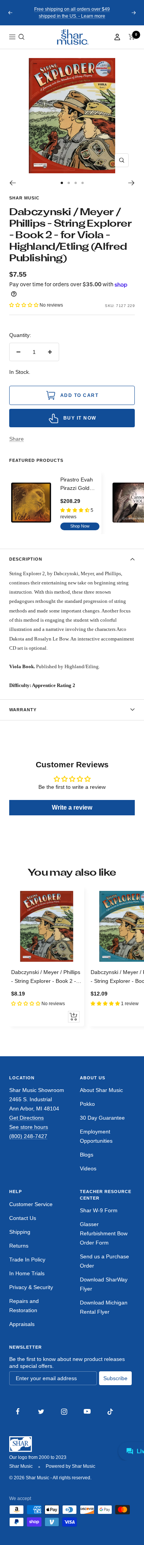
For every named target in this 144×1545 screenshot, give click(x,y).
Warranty (22, 709)
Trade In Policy (27, 1259)
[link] (72, 37)
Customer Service (31, 1204)
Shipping (19, 1232)
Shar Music (24, 198)
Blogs (86, 1155)
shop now (79, 526)
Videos (88, 1168)
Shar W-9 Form (99, 1210)
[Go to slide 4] (82, 183)
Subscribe (115, 1378)
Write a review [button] (72, 807)
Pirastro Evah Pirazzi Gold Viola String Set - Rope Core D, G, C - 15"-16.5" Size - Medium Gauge (79, 484)
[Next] (131, 183)
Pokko (87, 1104)
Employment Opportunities (96, 1136)
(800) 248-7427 (28, 1136)
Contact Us (22, 1218)
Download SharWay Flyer (103, 1284)
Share (16, 439)
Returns (18, 1246)
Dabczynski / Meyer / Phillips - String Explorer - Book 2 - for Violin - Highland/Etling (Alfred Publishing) (45, 977)
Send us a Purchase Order (104, 1261)
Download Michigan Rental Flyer (103, 1307)
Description (25, 559)
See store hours (28, 1127)
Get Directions (26, 1118)
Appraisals (22, 1324)
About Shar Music (101, 1090)
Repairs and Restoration (24, 1305)
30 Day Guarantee (102, 1118)
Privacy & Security (31, 1287)
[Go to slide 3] (75, 183)
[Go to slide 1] (62, 183)
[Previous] (12, 183)
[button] (21, 37)
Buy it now (79, 418)
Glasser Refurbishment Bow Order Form (103, 1233)
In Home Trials (27, 1273)
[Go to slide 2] (69, 183)
